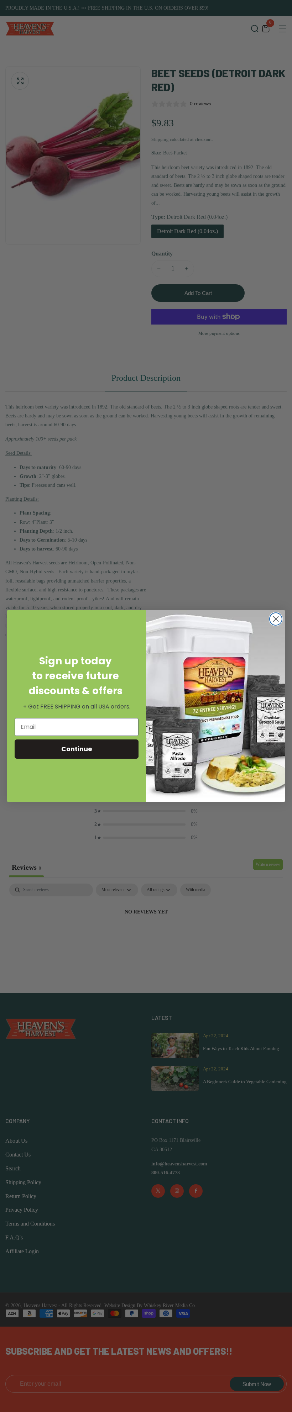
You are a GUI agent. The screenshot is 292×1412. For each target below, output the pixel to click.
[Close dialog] (276, 619)
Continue (76, 748)
